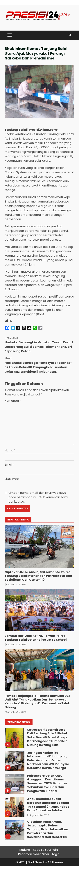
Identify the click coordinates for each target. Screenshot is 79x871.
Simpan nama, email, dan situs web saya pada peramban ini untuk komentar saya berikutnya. (38, 497)
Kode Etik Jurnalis (45, 850)
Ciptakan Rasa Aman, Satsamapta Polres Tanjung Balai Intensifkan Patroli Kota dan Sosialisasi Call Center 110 (39, 546)
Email (10, 464)
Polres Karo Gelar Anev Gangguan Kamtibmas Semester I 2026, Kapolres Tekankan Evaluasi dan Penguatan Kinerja (14, 761)
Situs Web (12, 479)
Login (55, 854)
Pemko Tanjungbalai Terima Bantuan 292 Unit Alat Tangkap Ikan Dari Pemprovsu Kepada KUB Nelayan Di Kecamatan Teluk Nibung (39, 670)
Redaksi (24, 850)
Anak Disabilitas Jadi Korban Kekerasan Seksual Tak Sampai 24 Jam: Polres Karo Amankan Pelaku (14, 784)
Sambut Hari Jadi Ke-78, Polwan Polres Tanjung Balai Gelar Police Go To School (39, 610)
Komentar (13, 401)
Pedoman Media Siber (33, 854)
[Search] (70, 35)
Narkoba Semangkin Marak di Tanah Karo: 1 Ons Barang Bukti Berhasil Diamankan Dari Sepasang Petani (39, 344)
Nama (10, 450)
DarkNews (35, 862)
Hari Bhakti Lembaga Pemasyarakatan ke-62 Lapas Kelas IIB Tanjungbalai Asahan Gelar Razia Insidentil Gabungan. (38, 365)
